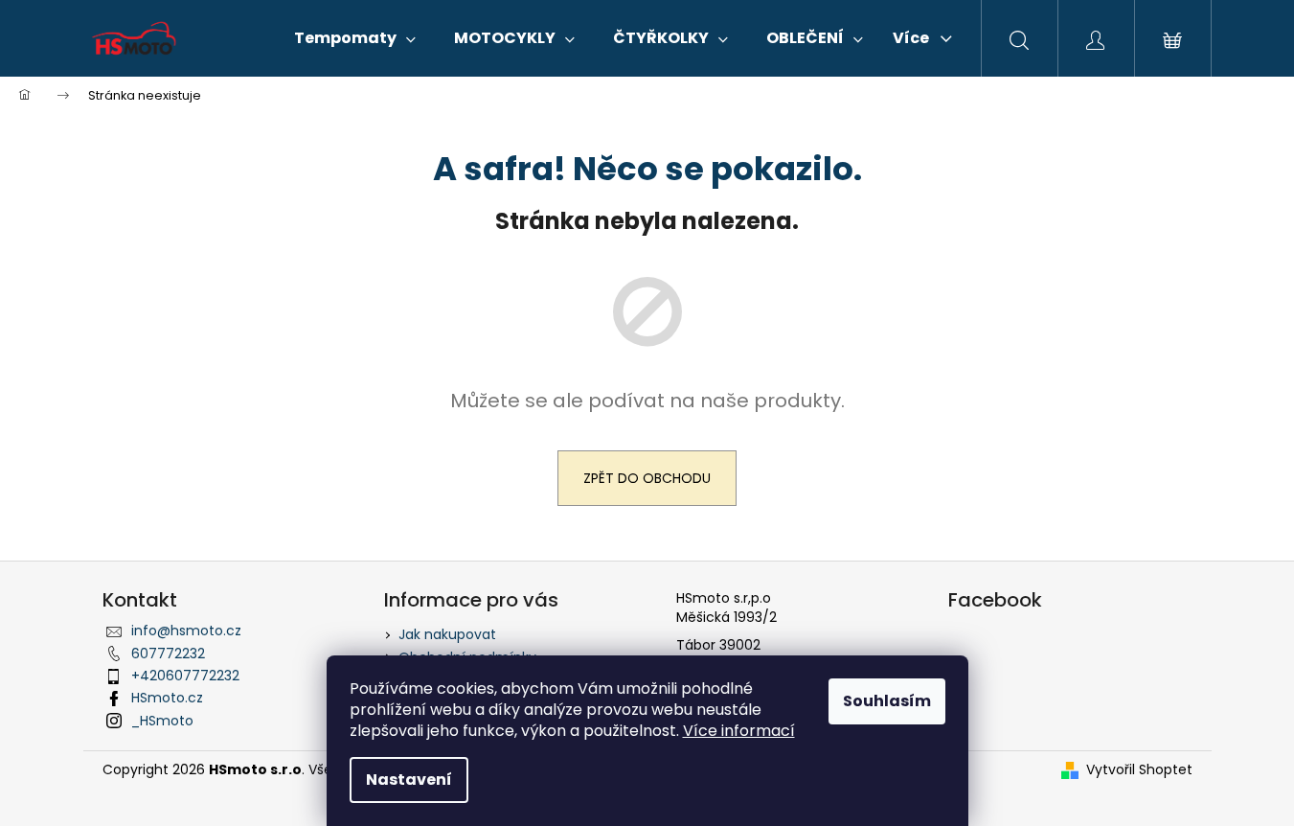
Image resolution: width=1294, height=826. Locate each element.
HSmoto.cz (167, 697)
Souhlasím (887, 701)
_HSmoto (162, 720)
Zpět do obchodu (647, 478)
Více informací (739, 731)
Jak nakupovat (447, 634)
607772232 (168, 653)
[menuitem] (355, 38)
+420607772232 (185, 675)
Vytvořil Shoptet (1139, 770)
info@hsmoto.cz (186, 630)
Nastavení (409, 780)
